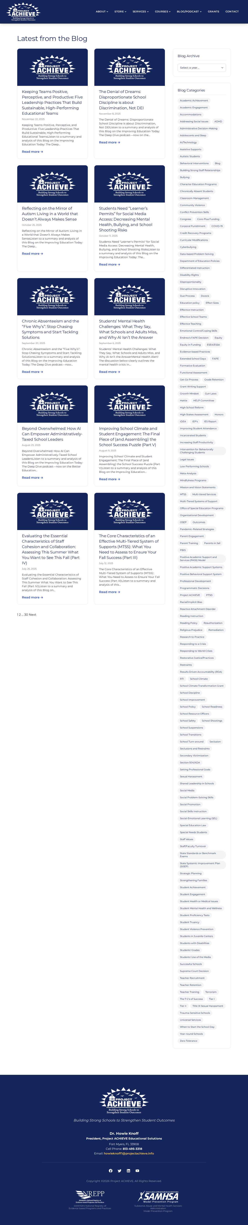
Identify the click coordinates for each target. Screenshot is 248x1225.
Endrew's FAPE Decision (194, 337)
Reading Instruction (191, 616)
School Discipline (190, 692)
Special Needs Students (193, 832)
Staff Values (186, 839)
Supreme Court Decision (194, 971)
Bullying (184, 177)
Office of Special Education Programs (201, 508)
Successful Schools (191, 964)
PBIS (183, 550)
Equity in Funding (190, 344)
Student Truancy (189, 922)
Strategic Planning (191, 873)
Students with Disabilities (194, 943)
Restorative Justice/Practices (197, 657)
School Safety (188, 720)
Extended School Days (193, 358)
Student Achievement (193, 887)
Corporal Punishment (192, 226)
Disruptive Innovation (192, 288)
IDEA (183, 421)
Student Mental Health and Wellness (201, 908)
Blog (217, 163)
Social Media (187, 790)
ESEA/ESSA (213, 344)
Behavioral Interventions (194, 163)
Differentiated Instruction (195, 267)
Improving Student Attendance (198, 428)
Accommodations (190, 114)
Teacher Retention (190, 985)
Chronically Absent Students (196, 191)
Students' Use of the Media (195, 957)
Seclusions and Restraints (195, 748)
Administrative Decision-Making (198, 128)
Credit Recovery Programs (195, 233)
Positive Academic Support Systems (201, 567)
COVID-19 (217, 226)
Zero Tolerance (188, 1040)
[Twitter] (119, 1171)
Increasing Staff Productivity (196, 442)
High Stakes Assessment (194, 414)
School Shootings (212, 720)
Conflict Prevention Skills (194, 212)
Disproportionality (190, 281)
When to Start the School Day (197, 1026)
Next (32, 614)
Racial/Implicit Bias (191, 602)
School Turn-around (191, 741)
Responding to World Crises (196, 650)
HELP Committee (203, 400)
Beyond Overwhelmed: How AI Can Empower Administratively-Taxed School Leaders (52, 434)
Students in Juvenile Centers (196, 936)
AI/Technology (188, 142)
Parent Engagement (192, 536)
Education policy (190, 302)
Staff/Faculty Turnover (193, 846)
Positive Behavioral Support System (201, 574)
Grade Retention (214, 379)
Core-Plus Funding (208, 219)
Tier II (183, 1005)
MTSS (183, 494)
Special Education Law (193, 825)
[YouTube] (137, 1171)
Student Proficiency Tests (194, 915)
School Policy (188, 706)
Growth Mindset (189, 393)
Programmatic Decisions (194, 588)
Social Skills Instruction (193, 811)
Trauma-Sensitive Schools (195, 1012)
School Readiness (212, 706)
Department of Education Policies (200, 260)
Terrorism (211, 992)
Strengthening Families (193, 880)
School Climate (199, 678)
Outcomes (199, 522)
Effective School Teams (193, 316)
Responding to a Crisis (193, 643)
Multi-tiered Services (204, 494)
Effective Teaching (190, 323)
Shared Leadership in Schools (197, 783)
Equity (218, 337)
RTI (182, 678)
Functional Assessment (193, 372)
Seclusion (215, 741)
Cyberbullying (188, 247)
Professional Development (195, 581)
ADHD (218, 121)
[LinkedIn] (128, 1171)
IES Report (210, 421)
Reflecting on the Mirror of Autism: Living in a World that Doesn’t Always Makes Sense (50, 214)
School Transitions (190, 734)
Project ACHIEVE (190, 595)
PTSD (209, 595)
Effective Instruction (192, 309)
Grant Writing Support (193, 386)
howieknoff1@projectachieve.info (129, 1153)
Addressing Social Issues (194, 121)
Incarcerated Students (193, 435)
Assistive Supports (190, 149)
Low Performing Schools (194, 466)
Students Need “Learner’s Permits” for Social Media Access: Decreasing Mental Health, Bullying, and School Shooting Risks (125, 219)
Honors (219, 414)
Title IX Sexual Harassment (208, 1005)
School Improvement (192, 699)
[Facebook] (110, 1171)
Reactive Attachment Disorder (198, 609)
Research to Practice (192, 636)
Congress (185, 219)
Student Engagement (192, 894)
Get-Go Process (189, 379)
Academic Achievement (194, 100)
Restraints (186, 664)
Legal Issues (187, 459)
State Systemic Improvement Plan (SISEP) (200, 865)
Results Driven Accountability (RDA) (201, 671)
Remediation (216, 629)
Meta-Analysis (188, 473)
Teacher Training (189, 992)
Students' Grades (190, 950)
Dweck (205, 295)
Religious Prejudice (191, 629)
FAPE (215, 358)
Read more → (32, 151)
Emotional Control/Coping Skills (198, 330)
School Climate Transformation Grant (202, 685)
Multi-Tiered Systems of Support (198, 501)
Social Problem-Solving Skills (196, 797)
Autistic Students (190, 156)
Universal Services (190, 1019)
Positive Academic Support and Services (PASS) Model (198, 559)
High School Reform (192, 407)
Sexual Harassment (191, 776)
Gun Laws (210, 393)
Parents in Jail (212, 543)
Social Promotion (190, 804)
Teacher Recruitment (192, 978)
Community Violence (192, 205)
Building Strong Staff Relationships (200, 170)
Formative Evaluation (192, 365)
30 (26, 614)
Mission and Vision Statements (197, 487)
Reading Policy (188, 623)
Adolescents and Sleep (193, 135)
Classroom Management (194, 198)
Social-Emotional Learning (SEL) (198, 818)
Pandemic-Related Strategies (197, 529)
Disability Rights (189, 274)
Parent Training (189, 543)
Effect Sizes (212, 302)
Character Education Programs (198, 184)
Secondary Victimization (194, 755)
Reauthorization (213, 623)
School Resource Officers (194, 713)
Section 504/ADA (190, 762)
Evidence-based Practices (195, 351)
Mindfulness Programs (193, 480)
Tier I (212, 998)
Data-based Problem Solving (197, 254)
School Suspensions (191, 727)
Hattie (183, 400)
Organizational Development (197, 515)
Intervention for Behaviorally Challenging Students (196, 451)
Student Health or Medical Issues (199, 901)
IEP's (195, 421)
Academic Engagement (194, 107)
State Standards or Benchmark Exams (198, 855)
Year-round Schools (191, 1033)
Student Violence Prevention (196, 929)
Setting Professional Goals (195, 769)
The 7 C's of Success (191, 998)
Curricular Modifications (194, 240)
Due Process (187, 295)
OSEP (183, 522)
